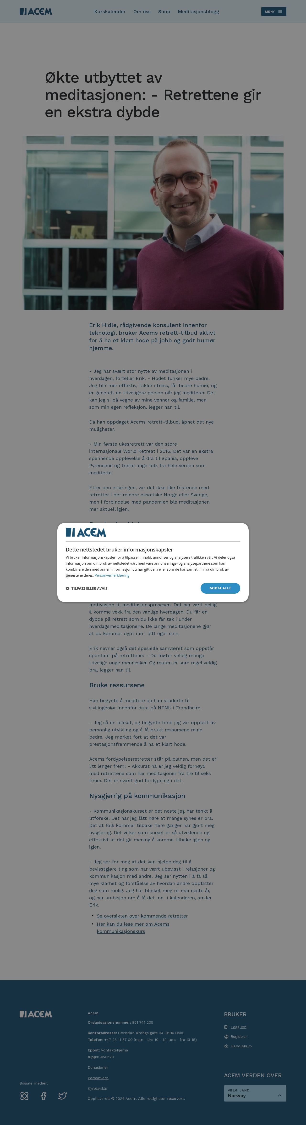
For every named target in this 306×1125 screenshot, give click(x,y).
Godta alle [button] (220, 588)
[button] (86, 588)
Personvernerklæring (112, 575)
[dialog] (153, 562)
